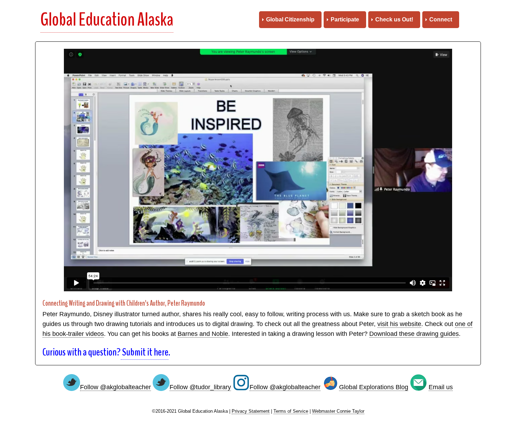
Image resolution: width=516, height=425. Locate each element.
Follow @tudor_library (200, 387)
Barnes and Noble (203, 333)
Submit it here (144, 352)
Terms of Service (290, 411)
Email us (441, 387)
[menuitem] (290, 19)
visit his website (399, 323)
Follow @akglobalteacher (115, 387)
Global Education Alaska (106, 19)
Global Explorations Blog (373, 387)
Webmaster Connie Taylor (338, 411)
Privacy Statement (251, 411)
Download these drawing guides (414, 333)
